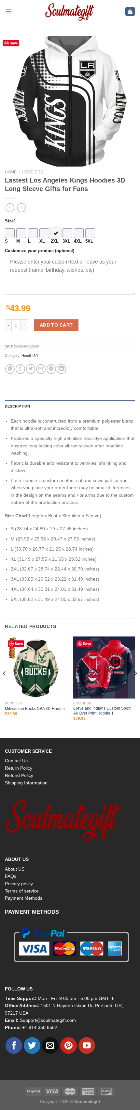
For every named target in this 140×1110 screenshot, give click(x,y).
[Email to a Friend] (41, 369)
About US (14, 869)
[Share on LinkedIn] (61, 369)
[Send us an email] (50, 1045)
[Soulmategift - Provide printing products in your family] (70, 11)
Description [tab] (17, 406)
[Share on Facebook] (20, 369)
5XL (89, 241)
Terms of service (22, 890)
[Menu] (8, 11)
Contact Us (16, 760)
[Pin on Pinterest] (51, 369)
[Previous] (4, 686)
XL (42, 241)
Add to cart (56, 325)
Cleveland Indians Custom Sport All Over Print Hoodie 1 (102, 711)
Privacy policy (19, 883)
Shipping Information (26, 782)
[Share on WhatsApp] (10, 369)
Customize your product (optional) (39, 251)
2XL (55, 241)
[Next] (135, 686)
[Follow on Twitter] (32, 1045)
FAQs (10, 876)
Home (11, 172)
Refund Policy (19, 775)
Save (14, 42)
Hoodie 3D (32, 172)
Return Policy (18, 768)
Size (10, 221)
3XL (66, 241)
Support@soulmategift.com (48, 1020)
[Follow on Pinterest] (68, 1045)
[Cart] (130, 11)
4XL (78, 241)
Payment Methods (23, 898)
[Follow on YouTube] (86, 1045)
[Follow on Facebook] (14, 1045)
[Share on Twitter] (30, 369)
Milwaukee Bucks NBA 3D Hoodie (35, 708)
